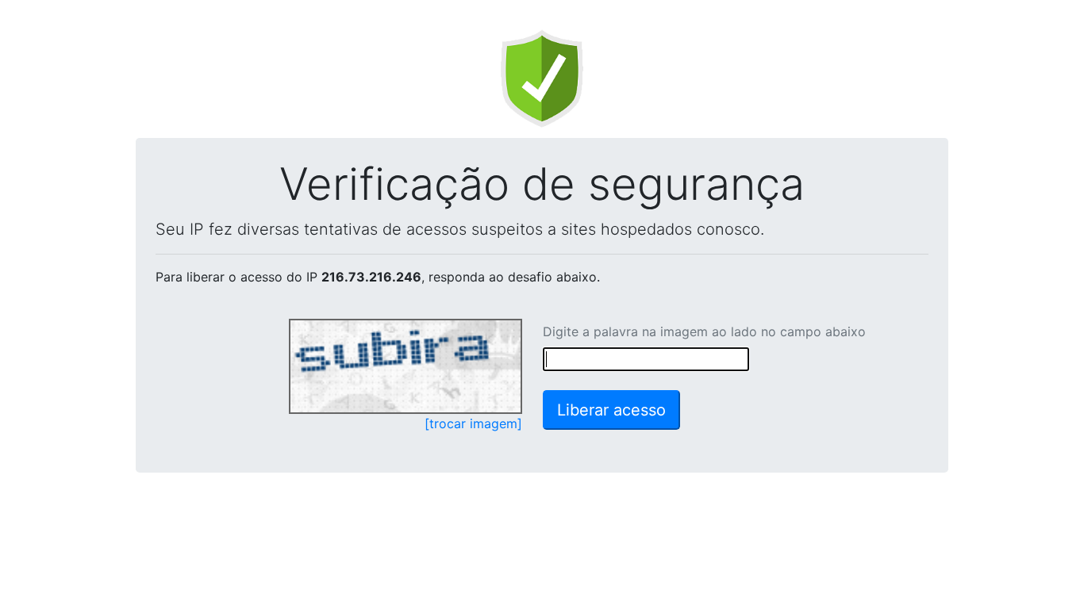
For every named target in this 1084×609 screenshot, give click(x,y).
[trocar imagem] (473, 423)
